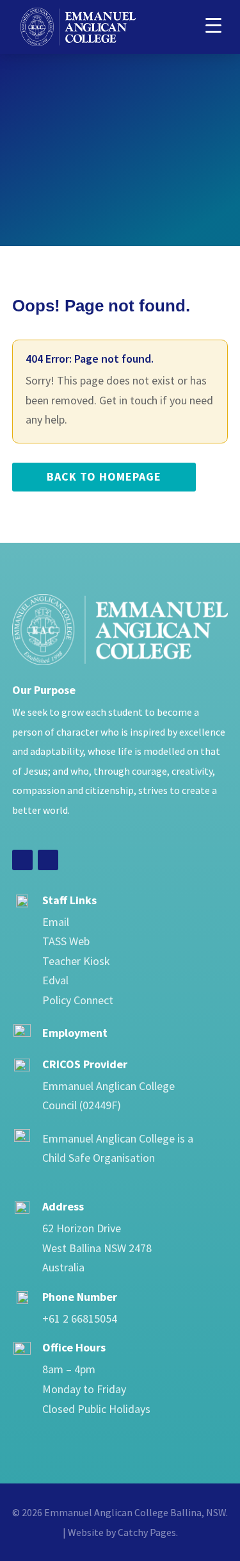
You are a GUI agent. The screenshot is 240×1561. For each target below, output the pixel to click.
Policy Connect (77, 1000)
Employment (75, 1032)
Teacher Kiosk (76, 961)
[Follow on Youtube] (48, 860)
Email (55, 921)
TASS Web (66, 941)
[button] (213, 24)
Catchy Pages (147, 1532)
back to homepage (104, 476)
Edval (55, 980)
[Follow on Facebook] (22, 860)
